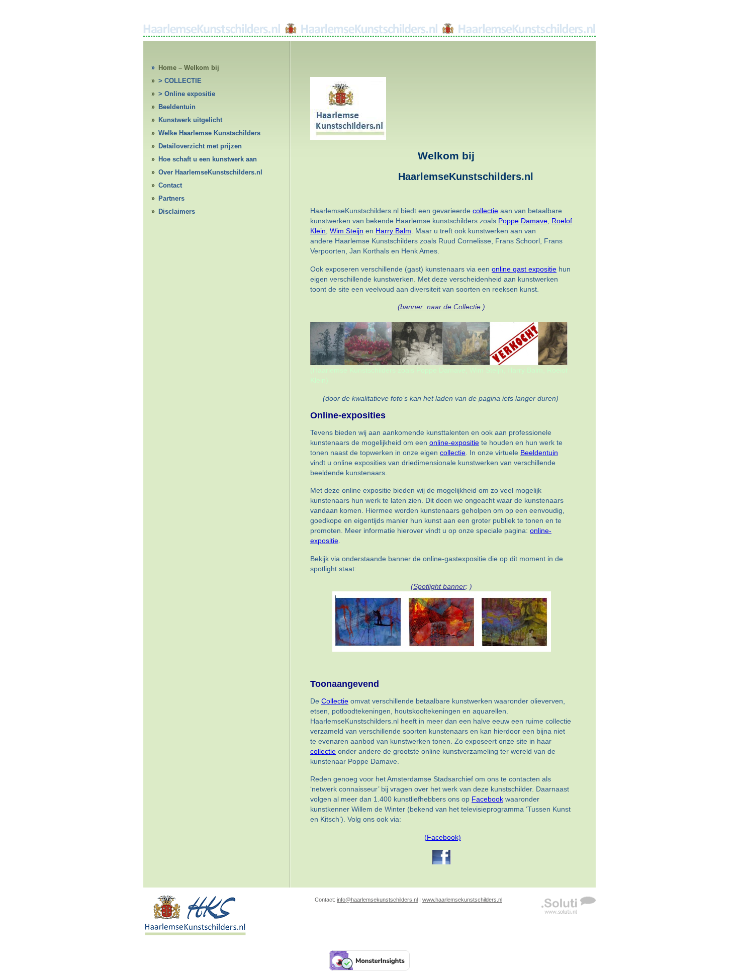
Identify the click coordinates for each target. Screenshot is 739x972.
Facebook (487, 799)
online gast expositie (524, 269)
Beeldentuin (177, 107)
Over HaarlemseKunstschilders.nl (210, 172)
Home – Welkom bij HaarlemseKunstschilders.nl (202, 69)
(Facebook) (442, 837)
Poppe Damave (522, 221)
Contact (170, 185)
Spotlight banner (439, 586)
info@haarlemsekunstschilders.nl (377, 900)
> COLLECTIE (180, 80)
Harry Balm (393, 231)
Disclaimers (176, 211)
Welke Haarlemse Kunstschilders (209, 133)
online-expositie (454, 442)
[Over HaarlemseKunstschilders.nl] (348, 137)
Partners (171, 198)
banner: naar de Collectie (440, 307)
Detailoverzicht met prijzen (200, 146)
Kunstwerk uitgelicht (190, 120)
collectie (485, 211)
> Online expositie (186, 94)
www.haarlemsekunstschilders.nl (462, 900)
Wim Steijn (346, 231)
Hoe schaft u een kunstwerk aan (207, 159)
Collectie (334, 701)
